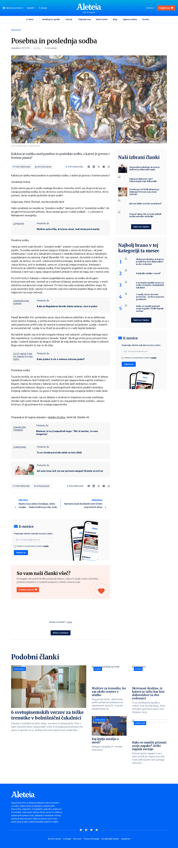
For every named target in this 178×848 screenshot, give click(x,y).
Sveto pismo (19, 669)
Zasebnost (125, 839)
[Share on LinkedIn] (94, 167)
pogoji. (46, 546)
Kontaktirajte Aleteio (110, 839)
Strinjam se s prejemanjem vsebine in (33, 546)
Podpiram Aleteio (26, 589)
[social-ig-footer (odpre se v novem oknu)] (97, 830)
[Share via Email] (104, 167)
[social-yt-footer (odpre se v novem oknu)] (81, 830)
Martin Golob (101, 19)
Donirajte (67, 839)
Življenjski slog (84, 19)
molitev (98, 669)
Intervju (69, 19)
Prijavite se (21, 552)
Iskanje (44, 8)
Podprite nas (164, 8)
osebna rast (140, 723)
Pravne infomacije (91, 839)
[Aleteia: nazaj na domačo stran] (89, 6)
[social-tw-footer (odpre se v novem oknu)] (91, 830)
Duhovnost (16, 30)
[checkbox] (15, 546)
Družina (145, 19)
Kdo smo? (77, 839)
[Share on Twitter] (99, 167)
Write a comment (60, 632)
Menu (31, 19)
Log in (69, 622)
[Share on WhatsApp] (109, 167)
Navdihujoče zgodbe (51, 19)
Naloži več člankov (141, 226)
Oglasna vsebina (130, 19)
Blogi (115, 19)
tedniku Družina (56, 417)
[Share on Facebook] (89, 167)
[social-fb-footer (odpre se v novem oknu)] (86, 830)
